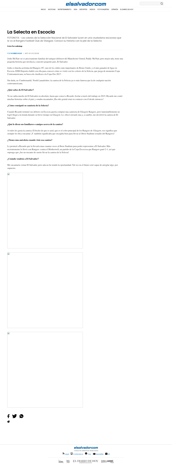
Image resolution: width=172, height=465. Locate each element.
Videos (92, 9)
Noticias (52, 9)
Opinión (114, 9)
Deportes (83, 9)
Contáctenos (78, 454)
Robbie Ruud (16, 53)
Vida (75, 9)
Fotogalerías (103, 9)
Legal (67, 454)
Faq (89, 454)
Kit (109, 454)
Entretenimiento (64, 9)
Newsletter (100, 454)
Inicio (43, 9)
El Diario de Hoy (126, 9)
